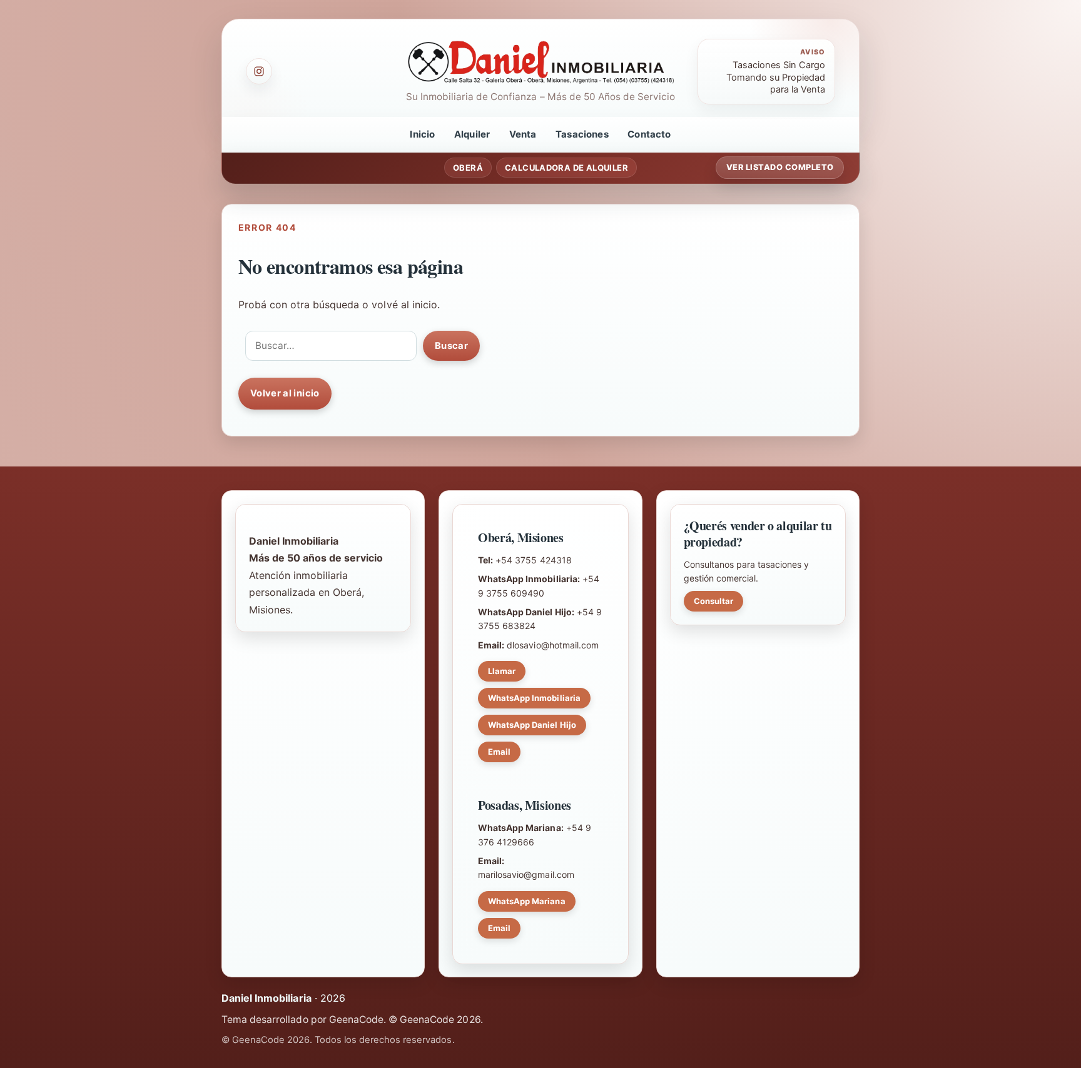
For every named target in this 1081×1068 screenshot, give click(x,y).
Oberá (468, 168)
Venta (523, 134)
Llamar (501, 671)
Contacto (649, 134)
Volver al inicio (285, 393)
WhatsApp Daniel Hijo (532, 725)
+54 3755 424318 (533, 560)
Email (499, 752)
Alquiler (472, 134)
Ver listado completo (780, 167)
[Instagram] (259, 71)
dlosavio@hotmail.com (553, 645)
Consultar (713, 601)
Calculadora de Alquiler (566, 168)
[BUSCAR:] (331, 346)
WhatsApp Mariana (527, 901)
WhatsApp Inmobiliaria (534, 698)
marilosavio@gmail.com (526, 874)
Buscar (451, 345)
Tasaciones (582, 134)
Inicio (422, 134)
